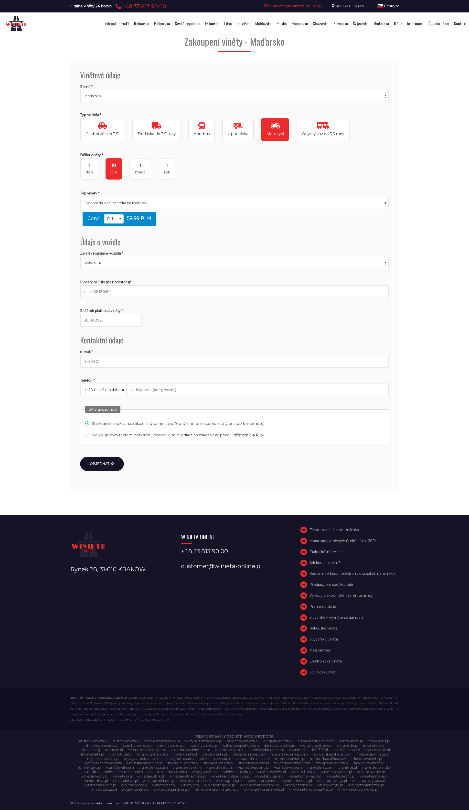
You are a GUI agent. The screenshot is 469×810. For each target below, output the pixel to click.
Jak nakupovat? (117, 24)
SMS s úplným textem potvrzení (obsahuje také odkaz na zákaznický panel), (178, 435)
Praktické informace (326, 552)
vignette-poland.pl (253, 767)
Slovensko (321, 24)
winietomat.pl (164, 785)
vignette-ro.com (288, 767)
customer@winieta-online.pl (294, 6)
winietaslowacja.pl (332, 780)
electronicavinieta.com (147, 750)
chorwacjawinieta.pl (101, 745)
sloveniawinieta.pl (367, 759)
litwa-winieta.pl (377, 750)
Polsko (282, 24)
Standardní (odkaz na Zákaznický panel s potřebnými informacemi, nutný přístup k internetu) (178, 423)
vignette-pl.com (219, 767)
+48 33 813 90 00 (143, 6)
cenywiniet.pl (379, 741)
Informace (415, 24)
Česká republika (187, 24)
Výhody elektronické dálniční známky (341, 595)
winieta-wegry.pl (371, 772)
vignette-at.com (120, 767)
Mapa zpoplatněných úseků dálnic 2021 (342, 541)
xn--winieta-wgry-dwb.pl (358, 789)
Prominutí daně (322, 606)
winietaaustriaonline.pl (187, 776)
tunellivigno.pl (89, 767)
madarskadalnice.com (289, 754)
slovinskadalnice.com (144, 763)
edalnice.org (89, 750)
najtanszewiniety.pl (103, 759)
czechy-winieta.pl (137, 745)
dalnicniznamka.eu (279, 745)
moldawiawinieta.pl (372, 754)
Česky (389, 6)
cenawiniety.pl (351, 741)
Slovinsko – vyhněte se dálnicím (336, 617)
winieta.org (122, 776)
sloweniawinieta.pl (253, 763)
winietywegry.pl (330, 785)
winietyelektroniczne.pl (259, 785)
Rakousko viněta (323, 628)
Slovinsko (340, 24)
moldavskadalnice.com (332, 754)
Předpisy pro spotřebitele (331, 584)
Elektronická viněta (325, 661)
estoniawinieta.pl (229, 750)
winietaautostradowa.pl (230, 776)
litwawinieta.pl (92, 754)
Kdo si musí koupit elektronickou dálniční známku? (352, 574)
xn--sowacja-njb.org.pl (172, 789)
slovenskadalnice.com (103, 763)
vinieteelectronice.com (167, 772)
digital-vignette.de (315, 745)
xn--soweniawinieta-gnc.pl (217, 789)
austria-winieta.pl (93, 741)
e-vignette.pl (347, 745)
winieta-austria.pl (237, 772)
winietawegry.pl (134, 785)
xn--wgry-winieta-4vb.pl (264, 789)
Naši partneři (320, 650)
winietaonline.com (195, 780)
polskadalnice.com (214, 759)
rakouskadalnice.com (252, 759)
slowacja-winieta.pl (183, 763)
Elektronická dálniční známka (334, 530)
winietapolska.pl (229, 780)
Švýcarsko (361, 24)
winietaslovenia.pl (297, 780)
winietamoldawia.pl (159, 780)
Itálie (398, 24)
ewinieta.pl (298, 750)
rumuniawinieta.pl (290, 759)
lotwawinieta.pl (214, 754)
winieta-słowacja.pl (336, 772)
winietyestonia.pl (298, 785)
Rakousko (141, 24)
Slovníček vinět (322, 672)
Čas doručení (438, 24)
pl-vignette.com (180, 759)
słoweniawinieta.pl (368, 763)
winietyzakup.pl (104, 789)
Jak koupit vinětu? (324, 563)
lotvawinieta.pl (185, 754)
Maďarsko (381, 24)
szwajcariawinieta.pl (332, 763)
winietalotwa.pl (125, 780)
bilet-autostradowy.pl (162, 741)
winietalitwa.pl (96, 780)
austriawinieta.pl (125, 741)
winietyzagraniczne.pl (366, 785)
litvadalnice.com (346, 750)
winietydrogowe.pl (219, 785)
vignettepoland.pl (377, 767)
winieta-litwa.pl (303, 772)
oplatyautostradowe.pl (142, 759)
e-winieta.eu (373, 745)
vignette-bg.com (153, 767)
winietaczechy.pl (341, 776)
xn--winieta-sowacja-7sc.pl (311, 789)
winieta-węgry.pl (94, 776)
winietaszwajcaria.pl (368, 780)
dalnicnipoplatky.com (241, 745)
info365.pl (320, 750)
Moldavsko (263, 24)
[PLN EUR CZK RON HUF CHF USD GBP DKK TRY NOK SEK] (114, 219)
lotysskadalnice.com (249, 754)
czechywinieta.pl (171, 745)
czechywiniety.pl (204, 745)
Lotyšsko (243, 24)
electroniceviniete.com (190, 750)
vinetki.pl (92, 772)
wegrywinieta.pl (205, 772)
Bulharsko (162, 24)
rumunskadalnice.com (329, 759)
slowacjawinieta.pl (218, 763)
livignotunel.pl (120, 754)
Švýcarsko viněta (323, 639)
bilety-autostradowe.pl (203, 741)
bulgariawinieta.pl (278, 741)
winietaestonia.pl (374, 776)
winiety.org (190, 785)
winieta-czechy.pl (271, 772)
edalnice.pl (114, 750)
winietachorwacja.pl (305, 776)
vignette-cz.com (187, 767)
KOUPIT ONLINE (351, 6)
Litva (228, 24)
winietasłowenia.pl (100, 785)
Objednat (100, 464)
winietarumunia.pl (262, 780)
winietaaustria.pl (150, 776)
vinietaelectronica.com (123, 772)
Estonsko (212, 24)
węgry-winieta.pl (135, 789)
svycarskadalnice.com (292, 763)
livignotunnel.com (152, 754)
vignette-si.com (320, 767)
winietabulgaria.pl (269, 776)
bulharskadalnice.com (316, 741)
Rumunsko (300, 24)
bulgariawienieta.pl (242, 741)
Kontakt (460, 24)
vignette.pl (348, 767)
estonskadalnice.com (266, 750)
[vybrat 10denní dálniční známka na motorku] (234, 203)
